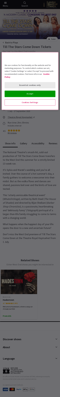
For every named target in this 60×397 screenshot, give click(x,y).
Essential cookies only (30, 85)
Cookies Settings (30, 102)
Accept (30, 93)
